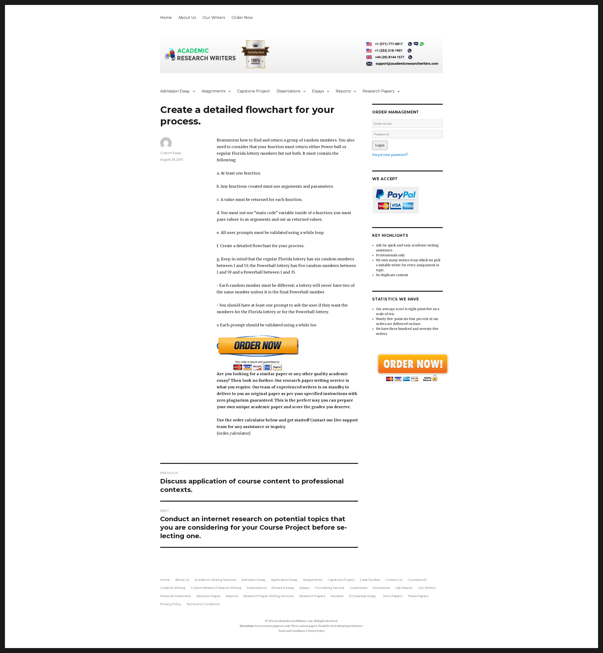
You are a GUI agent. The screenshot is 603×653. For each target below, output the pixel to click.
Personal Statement (175, 596)
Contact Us (393, 580)
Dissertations (288, 91)
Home (166, 17)
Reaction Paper (208, 596)
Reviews (337, 596)
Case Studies (370, 580)
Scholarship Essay (363, 596)
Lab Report (404, 588)
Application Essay (284, 580)
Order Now (242, 17)
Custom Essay (170, 153)
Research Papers (378, 91)
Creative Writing (172, 588)
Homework (381, 588)
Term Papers (392, 596)
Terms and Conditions (203, 604)
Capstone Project (253, 91)
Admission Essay (175, 91)
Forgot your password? (390, 155)
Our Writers (214, 17)
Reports (343, 91)
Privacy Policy (170, 604)
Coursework (417, 580)
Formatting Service (329, 588)
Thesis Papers (418, 596)
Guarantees (358, 588)
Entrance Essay (283, 588)
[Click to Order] (287, 352)
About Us (187, 17)
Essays (318, 91)
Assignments (213, 91)
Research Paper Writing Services (268, 596)
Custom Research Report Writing (216, 588)
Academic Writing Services (215, 580)
